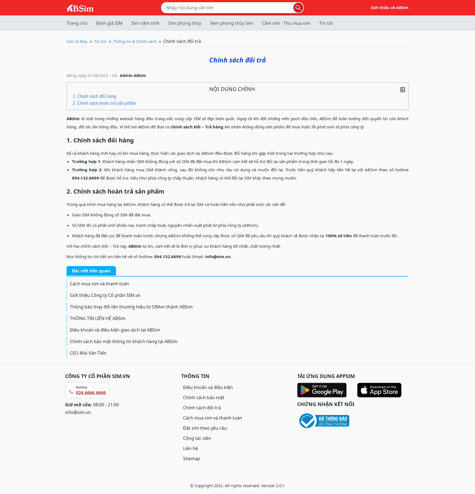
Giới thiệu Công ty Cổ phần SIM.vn (105, 295)
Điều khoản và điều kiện (208, 387)
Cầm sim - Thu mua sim (286, 23)
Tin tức (326, 23)
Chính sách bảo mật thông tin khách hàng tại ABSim (124, 341)
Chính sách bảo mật (203, 397)
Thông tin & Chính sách (135, 41)
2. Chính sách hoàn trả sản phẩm (104, 103)
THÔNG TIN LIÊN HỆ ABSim (98, 318)
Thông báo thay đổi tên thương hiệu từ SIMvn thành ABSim (131, 307)
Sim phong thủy (184, 23)
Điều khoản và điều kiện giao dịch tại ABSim (115, 330)
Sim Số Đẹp (77, 41)
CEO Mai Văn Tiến (88, 353)
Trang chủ (77, 23)
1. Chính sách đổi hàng (94, 96)
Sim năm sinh (145, 23)
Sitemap (191, 459)
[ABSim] (80, 7)
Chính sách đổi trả (202, 408)
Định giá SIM (109, 23)
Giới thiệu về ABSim (389, 7)
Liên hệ (190, 448)
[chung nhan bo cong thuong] (353, 421)
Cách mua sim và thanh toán (99, 284)
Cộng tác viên (197, 438)
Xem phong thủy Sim (231, 23)
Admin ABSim (133, 75)
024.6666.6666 (91, 393)
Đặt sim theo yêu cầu (205, 428)
